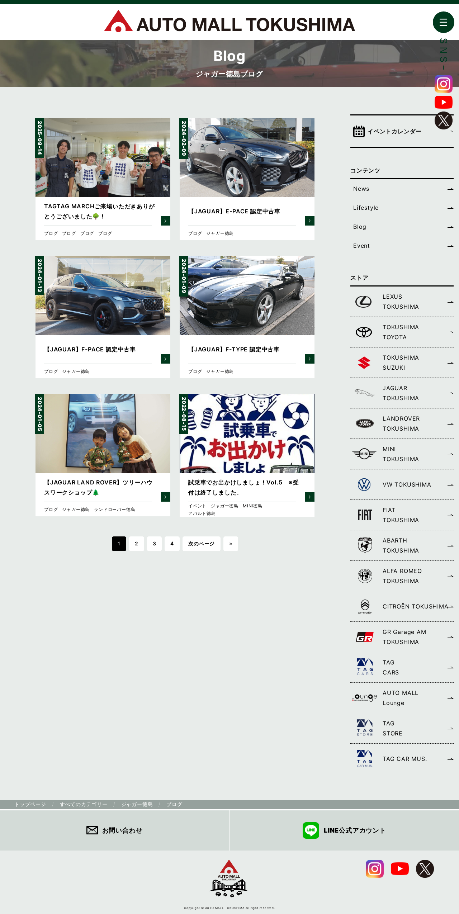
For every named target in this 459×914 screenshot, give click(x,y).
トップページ (30, 804)
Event (361, 245)
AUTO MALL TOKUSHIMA (229, 25)
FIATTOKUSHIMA (401, 515)
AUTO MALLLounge (400, 697)
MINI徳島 (252, 505)
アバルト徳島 (202, 513)
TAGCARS (391, 667)
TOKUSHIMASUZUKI (401, 362)
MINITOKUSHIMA (401, 454)
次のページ (201, 543)
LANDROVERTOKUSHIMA (401, 423)
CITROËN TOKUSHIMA (416, 606)
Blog (359, 226)
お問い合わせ (122, 830)
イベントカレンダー (395, 131)
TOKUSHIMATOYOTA (401, 332)
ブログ (51, 233)
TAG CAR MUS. (405, 758)
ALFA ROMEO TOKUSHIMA (402, 575)
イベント (197, 505)
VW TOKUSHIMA (407, 484)
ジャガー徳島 (220, 233)
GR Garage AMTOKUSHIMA (404, 636)
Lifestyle (366, 207)
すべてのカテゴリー (84, 804)
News (361, 188)
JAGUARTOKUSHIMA (401, 393)
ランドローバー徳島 (114, 509)
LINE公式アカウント (355, 830)
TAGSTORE (393, 728)
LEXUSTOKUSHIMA (401, 301)
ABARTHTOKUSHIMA (401, 545)
